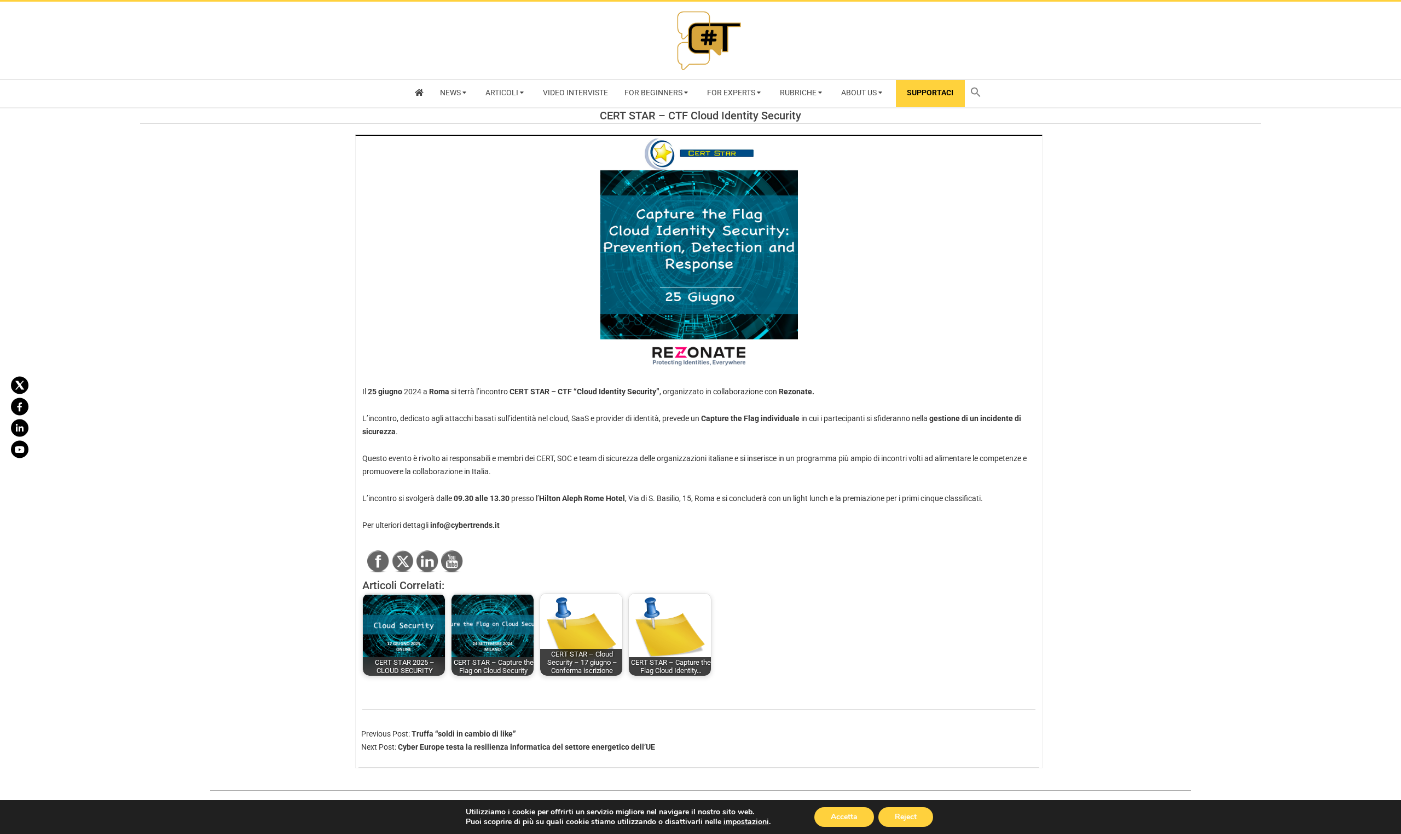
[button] (978, 93)
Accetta (844, 817)
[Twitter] (19, 385)
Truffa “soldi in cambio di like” (464, 733)
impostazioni (746, 822)
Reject (906, 817)
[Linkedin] (19, 427)
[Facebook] (19, 406)
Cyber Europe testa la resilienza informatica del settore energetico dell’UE (526, 747)
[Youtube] (19, 449)
